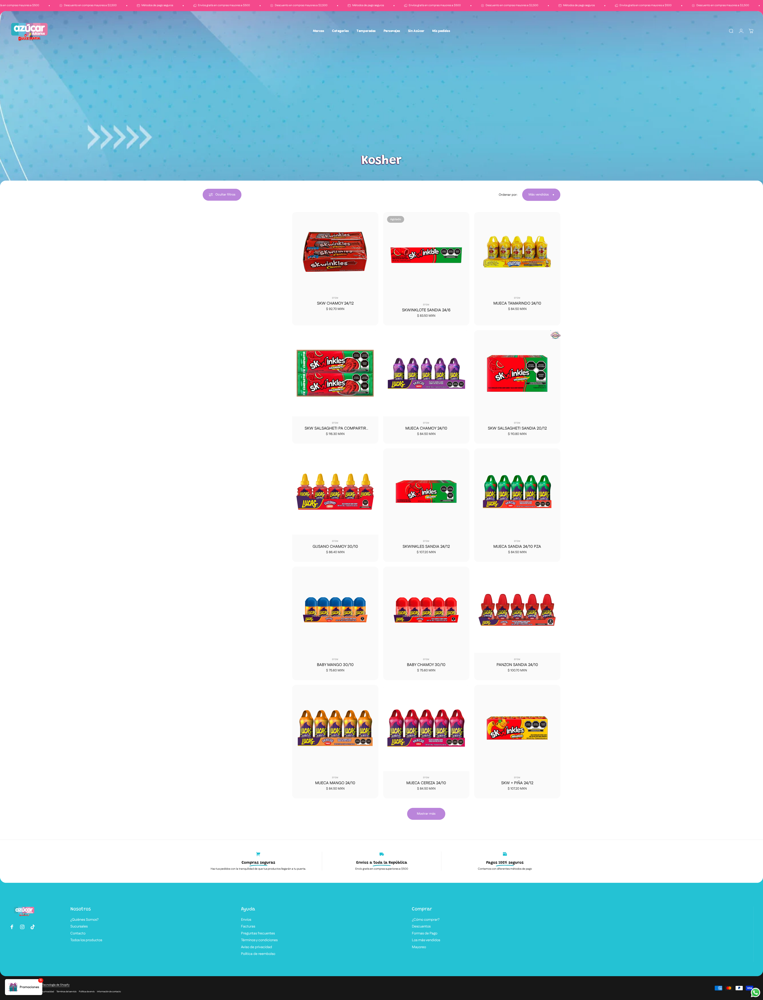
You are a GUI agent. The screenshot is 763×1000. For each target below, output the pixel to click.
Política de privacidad (43, 991)
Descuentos (421, 926)
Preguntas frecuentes (258, 933)
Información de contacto (109, 991)
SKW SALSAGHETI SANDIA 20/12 (517, 428)
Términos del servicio (66, 991)
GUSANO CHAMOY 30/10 (335, 546)
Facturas (248, 926)
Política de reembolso (258, 954)
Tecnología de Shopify (56, 985)
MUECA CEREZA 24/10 (426, 783)
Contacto (77, 933)
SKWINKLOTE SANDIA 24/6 (426, 310)
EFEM (335, 298)
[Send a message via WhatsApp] (755, 992)
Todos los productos (86, 940)
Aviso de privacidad (256, 947)
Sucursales (79, 926)
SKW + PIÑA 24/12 (517, 783)
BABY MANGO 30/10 (335, 665)
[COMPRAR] (374, 216)
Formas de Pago (424, 933)
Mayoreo (419, 947)
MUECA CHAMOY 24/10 (426, 428)
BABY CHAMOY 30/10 (426, 665)
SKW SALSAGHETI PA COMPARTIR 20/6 (335, 431)
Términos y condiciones (259, 940)
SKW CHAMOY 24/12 (335, 303)
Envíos (246, 920)
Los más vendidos (426, 940)
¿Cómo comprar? (426, 920)
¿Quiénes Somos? (84, 920)
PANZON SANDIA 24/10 (517, 665)
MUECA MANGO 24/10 (335, 783)
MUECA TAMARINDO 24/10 (517, 303)
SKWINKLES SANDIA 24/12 (426, 546)
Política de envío (87, 991)
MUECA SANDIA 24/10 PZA (517, 546)
